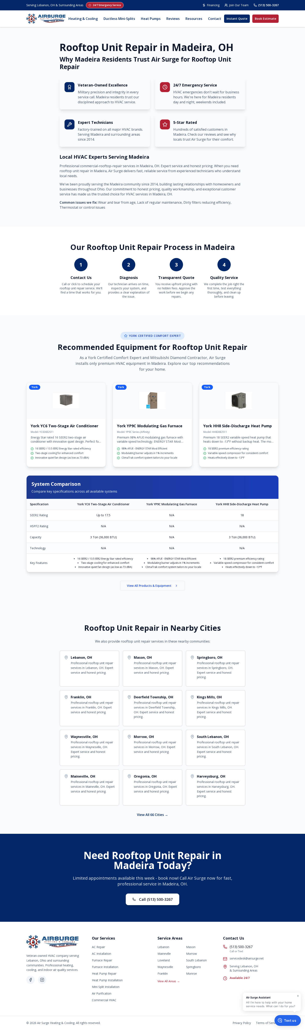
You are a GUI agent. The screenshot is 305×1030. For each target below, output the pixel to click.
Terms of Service (267, 1023)
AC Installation (101, 954)
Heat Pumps (151, 18)
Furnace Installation (105, 967)
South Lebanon (196, 960)
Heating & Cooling (83, 18)
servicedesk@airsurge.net (247, 958)
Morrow (191, 954)
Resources (193, 18)
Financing (213, 5)
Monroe (191, 973)
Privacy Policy (242, 1023)
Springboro (193, 967)
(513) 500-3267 (268, 5)
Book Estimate (265, 19)
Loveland (163, 960)
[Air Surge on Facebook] (30, 980)
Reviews (173, 18)
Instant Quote (237, 19)
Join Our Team (239, 5)
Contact (214, 18)
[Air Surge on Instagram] (42, 980)
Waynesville (165, 967)
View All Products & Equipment (149, 586)
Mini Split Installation (106, 987)
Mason (190, 947)
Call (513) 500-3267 (156, 899)
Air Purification (101, 993)
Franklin (162, 973)
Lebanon (163, 947)
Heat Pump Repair (104, 973)
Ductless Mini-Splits (119, 18)
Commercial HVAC (104, 1000)
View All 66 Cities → (152, 814)
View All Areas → (168, 981)
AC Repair (98, 947)
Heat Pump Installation (107, 980)
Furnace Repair (102, 960)
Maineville (164, 954)
